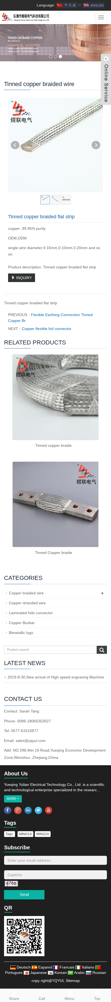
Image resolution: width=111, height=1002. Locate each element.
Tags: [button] (9, 834)
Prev (15, 145)
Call (42, 998)
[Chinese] (66, 5)
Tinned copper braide (53, 445)
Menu (69, 998)
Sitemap (73, 980)
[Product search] (102, 650)
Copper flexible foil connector (46, 329)
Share (14, 998)
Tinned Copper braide (53, 552)
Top (97, 998)
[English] (93, 5)
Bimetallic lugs (21, 633)
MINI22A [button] (42, 834)
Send (24, 894)
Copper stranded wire (27, 603)
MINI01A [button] (25, 834)
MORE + (13, 799)
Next (96, 145)
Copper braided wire (26, 593)
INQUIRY (23, 278)
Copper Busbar (22, 623)
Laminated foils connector (31, 613)
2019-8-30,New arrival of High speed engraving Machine (56, 677)
